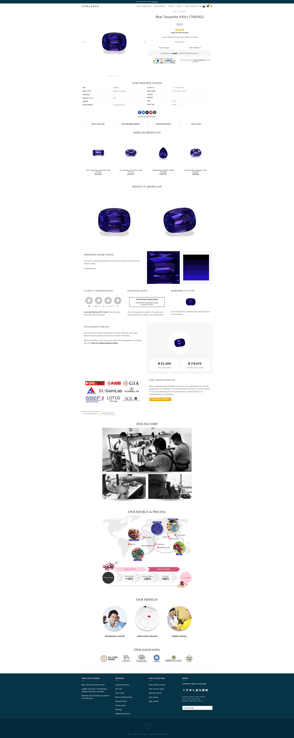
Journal (144, 734)
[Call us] (194, 690)
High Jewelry (154, 701)
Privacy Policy (120, 705)
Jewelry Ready (159, 6)
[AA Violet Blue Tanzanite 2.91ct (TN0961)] (196, 153)
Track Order (119, 693)
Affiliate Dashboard (122, 714)
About (179, 6)
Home (175, 11)
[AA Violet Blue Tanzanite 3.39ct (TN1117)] (131, 153)
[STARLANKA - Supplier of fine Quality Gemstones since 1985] (90, 6)
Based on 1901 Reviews (179, 33)
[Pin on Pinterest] (151, 112)
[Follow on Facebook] (184, 690)
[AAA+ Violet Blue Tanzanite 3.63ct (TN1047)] (98, 153)
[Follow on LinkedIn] (203, 690)
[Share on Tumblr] (154, 112)
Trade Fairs (152, 734)
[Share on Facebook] (139, 112)
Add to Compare (164, 48)
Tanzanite (182, 11)
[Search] (211, 6)
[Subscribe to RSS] (200, 690)
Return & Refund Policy (124, 697)
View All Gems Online (157, 685)
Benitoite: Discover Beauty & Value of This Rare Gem (96, 697)
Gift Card (118, 689)
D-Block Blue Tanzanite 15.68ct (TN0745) (163, 171)
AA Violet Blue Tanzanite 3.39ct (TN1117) (130, 171)
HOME (139, 6)
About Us (136, 734)
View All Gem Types (156, 689)
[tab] (90, 413)
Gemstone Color (94, 254)
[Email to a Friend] (147, 112)
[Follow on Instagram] (187, 690)
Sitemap (118, 709)
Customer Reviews (122, 685)
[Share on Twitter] (143, 112)
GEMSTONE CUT (179, 290)
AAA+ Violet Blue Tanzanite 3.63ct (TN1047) (98, 171)
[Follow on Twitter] (190, 690)
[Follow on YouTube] (207, 690)
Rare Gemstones (155, 693)
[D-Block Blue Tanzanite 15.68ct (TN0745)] (163, 153)
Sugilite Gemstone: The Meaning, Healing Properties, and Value (94, 690)
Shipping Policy (121, 701)
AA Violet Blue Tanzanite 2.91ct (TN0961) (195, 171)
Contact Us (162, 734)
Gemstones (146, 6)
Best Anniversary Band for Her (93, 685)
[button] (83, 42)
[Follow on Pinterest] (197, 690)
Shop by (171, 6)
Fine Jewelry (153, 697)
